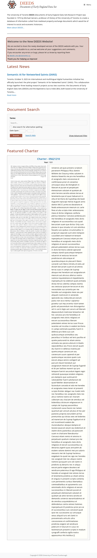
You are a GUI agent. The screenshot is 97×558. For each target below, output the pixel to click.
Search (16, 135)
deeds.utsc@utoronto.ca (20, 56)
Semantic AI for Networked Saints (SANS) (32, 74)
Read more (11, 95)
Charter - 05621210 (48, 159)
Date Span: (14, 130)
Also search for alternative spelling (27, 127)
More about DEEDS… (15, 27)
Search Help (30, 135)
